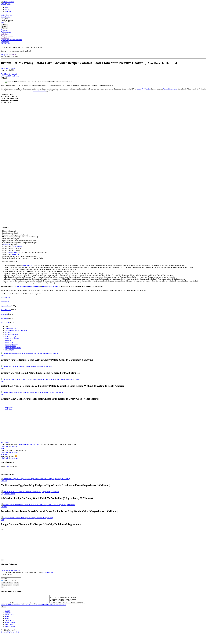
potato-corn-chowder (12, 338)
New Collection (47, 572)
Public (5, 581)
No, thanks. (13, 55)
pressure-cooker (10, 346)
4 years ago (14, 446)
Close (16, 583)
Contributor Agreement (13, 624)
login (8, 4)
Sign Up (9, 15)
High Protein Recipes (8, 494)
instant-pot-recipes (11, 334)
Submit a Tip (5, 17)
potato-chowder (10, 336)
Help (7, 618)
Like (2, 446)
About (7, 611)
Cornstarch (4, 314)
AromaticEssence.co (170, 89)
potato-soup (9, 342)
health (7, 9)
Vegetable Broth (6, 306)
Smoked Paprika (6, 310)
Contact (7, 613)
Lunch (13, 68)
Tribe (2, 448)
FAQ (7, 616)
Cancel (15, 585)
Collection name (6, 574)
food (6, 7)
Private (13, 581)
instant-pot (8, 332)
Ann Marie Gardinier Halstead (29, 444)
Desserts (4, 507)
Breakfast (4, 481)
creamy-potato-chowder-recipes (16, 330)
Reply (6, 446)
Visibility (4, 578)
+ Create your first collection (10, 570)
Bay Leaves (4, 318)
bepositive (4, 454)
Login (3, 15)
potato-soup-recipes (11, 344)
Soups (3, 68)
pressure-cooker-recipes (13, 348)
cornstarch (15, 254)
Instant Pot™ (144, 89)
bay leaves (6, 244)
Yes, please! (5, 55)
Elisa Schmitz (5, 442)
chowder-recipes (10, 328)
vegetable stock (12, 252)
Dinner (7, 68)
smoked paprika (16, 246)
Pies (2, 520)
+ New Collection (7, 583)
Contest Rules (10, 626)
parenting (8, 11)
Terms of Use (9, 620)
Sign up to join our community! (11, 40)
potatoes (8, 340)
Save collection (6, 585)
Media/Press (9, 614)
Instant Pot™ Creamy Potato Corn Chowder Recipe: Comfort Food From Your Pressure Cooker (33, 605)
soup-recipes (9, 350)
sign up (3, 4)
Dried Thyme (5, 322)
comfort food (39, 91)
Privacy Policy (10, 622)
